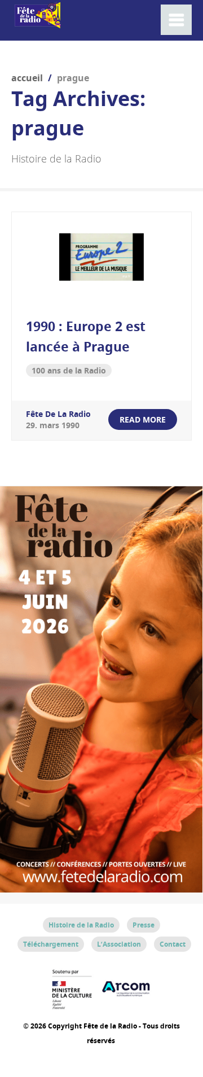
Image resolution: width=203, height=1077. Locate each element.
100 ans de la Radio (69, 370)
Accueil (27, 78)
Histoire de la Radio (81, 925)
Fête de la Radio (58, 413)
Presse (144, 925)
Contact (173, 944)
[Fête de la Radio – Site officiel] (36, 22)
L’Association (119, 944)
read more (143, 419)
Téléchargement (50, 944)
